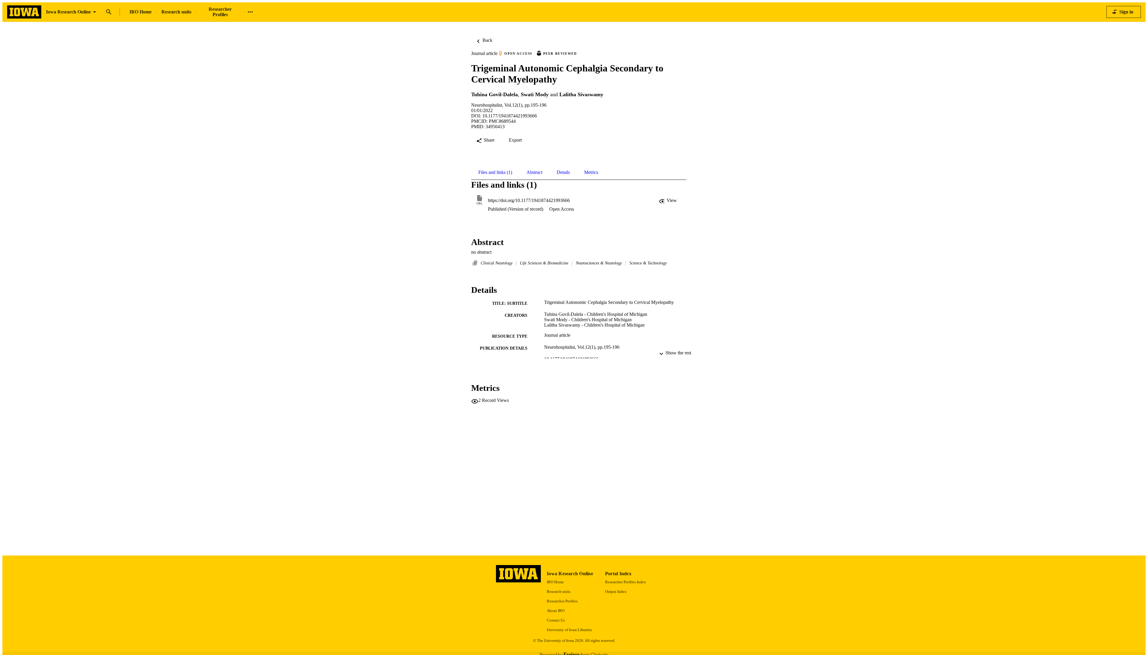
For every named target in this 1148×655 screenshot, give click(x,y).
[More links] (250, 12)
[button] (668, 200)
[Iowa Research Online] (24, 12)
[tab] (495, 172)
